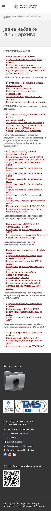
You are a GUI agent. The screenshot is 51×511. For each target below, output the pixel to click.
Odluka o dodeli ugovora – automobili (24, 125)
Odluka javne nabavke (16, 154)
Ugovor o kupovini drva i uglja (20, 237)
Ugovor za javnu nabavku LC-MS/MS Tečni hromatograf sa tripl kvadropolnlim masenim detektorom (26, 209)
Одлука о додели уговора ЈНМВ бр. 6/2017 (27, 235)
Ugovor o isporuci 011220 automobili (23, 128)
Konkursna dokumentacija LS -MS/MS (24, 157)
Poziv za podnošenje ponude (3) (21, 151)
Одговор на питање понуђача (21, 272)
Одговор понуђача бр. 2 (17, 274)
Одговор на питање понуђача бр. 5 (23, 283)
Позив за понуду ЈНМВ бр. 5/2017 (22, 338)
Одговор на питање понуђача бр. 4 (23, 280)
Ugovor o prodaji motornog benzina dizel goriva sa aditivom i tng (26, 72)
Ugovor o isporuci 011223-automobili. (23, 131)
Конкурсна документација (19, 65)
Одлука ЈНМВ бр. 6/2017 (18, 226)
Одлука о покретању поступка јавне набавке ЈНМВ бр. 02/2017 (24, 257)
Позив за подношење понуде (20, 56)
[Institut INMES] (25, 6)
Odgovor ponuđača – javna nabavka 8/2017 (26, 159)
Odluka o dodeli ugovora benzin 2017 (23, 67)
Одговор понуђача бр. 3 (17, 277)
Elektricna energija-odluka (19, 88)
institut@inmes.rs (15, 441)
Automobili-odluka (15, 120)
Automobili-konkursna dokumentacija (25, 122)
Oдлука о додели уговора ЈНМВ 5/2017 (25, 346)
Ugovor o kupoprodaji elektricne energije (26, 102)
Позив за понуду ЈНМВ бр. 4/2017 (22, 309)
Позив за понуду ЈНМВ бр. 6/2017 (22, 224)
